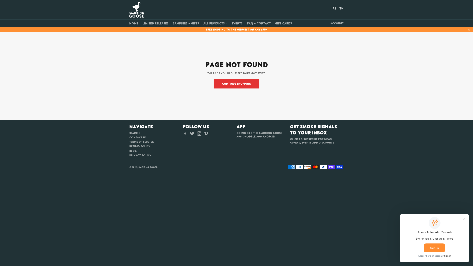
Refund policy (139, 146)
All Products (214, 23)
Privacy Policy (140, 155)
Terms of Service (141, 142)
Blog (133, 151)
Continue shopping (236, 84)
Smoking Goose (147, 167)
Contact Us (138, 137)
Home (133, 23)
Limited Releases (156, 23)
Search (134, 133)
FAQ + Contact (259, 23)
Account (337, 23)
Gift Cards (283, 23)
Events (237, 23)
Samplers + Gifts (186, 23)
